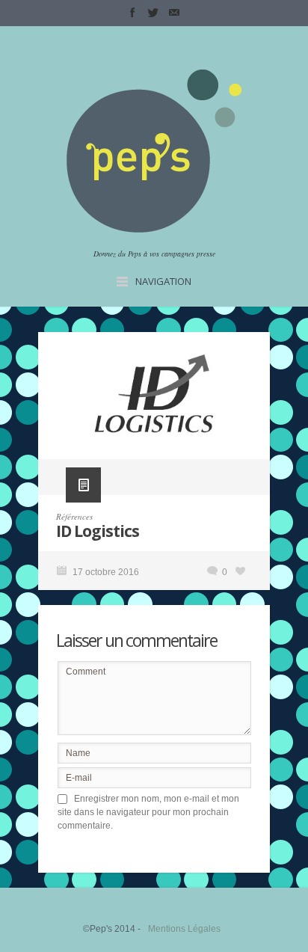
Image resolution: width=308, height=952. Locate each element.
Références (74, 516)
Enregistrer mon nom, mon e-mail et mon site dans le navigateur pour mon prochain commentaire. (148, 812)
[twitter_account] (153, 13)
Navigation (163, 281)
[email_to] (174, 13)
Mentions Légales (184, 929)
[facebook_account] (132, 13)
